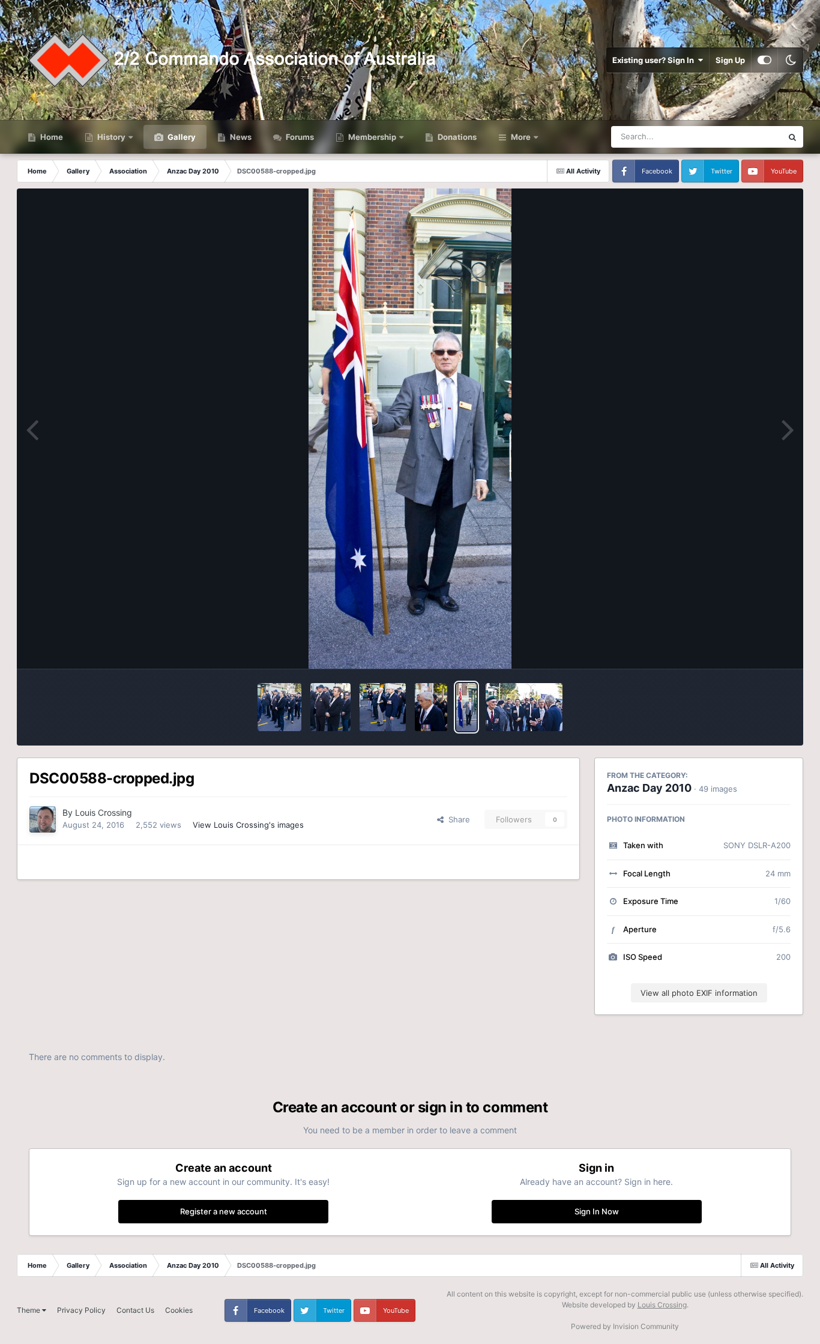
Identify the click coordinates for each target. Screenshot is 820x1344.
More (520, 137)
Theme (29, 1310)
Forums (299, 137)
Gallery (181, 137)
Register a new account (223, 1211)
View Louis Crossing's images (248, 825)
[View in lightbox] (410, 428)
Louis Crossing (103, 812)
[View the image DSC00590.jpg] (431, 707)
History (111, 137)
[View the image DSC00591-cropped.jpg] (383, 707)
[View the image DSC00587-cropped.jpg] (524, 707)
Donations (456, 137)
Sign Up (730, 60)
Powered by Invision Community (625, 1326)
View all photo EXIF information (699, 993)
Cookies (179, 1310)
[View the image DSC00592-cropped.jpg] (330, 707)
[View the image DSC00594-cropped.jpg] (279, 707)
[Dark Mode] (790, 60)
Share (457, 819)
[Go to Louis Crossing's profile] (42, 819)
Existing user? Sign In (655, 60)
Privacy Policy (81, 1310)
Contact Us (135, 1310)
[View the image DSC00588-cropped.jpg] (466, 707)
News (240, 137)
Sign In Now (596, 1211)
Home (50, 137)
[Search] (792, 137)
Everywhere (745, 136)
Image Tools (754, 647)
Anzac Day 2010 (649, 788)
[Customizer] (764, 60)
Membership (372, 137)
